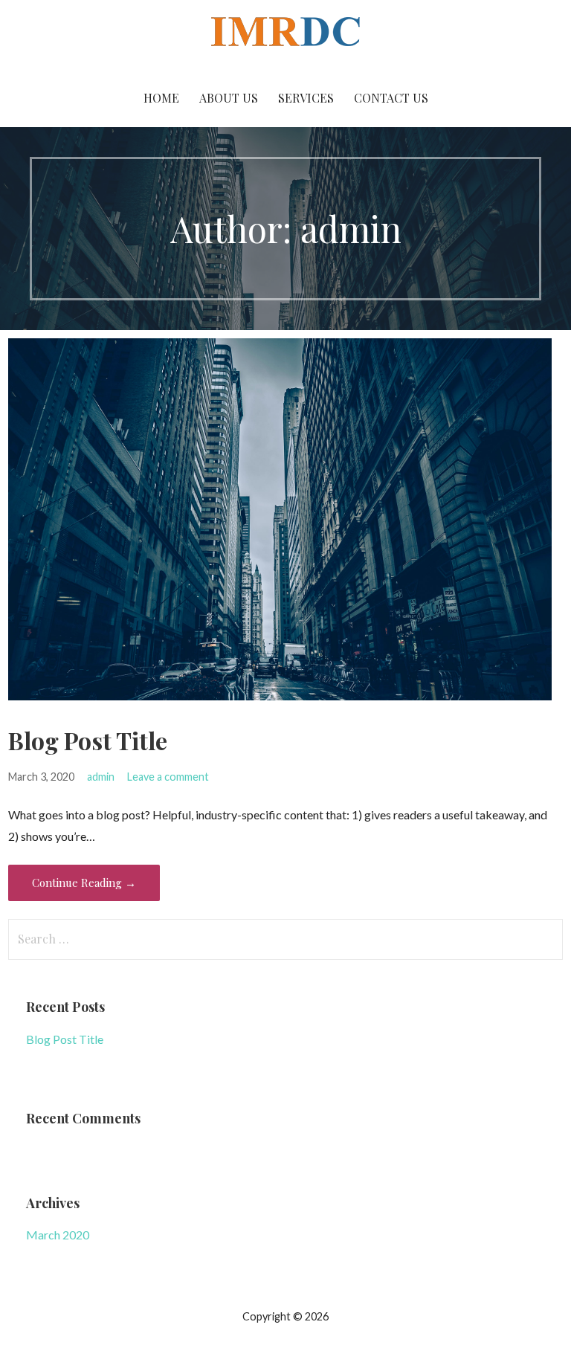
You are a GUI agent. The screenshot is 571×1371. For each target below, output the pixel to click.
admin (100, 776)
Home (161, 98)
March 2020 (57, 1235)
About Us (228, 98)
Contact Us (391, 98)
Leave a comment (168, 776)
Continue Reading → (84, 882)
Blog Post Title (87, 740)
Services (306, 98)
